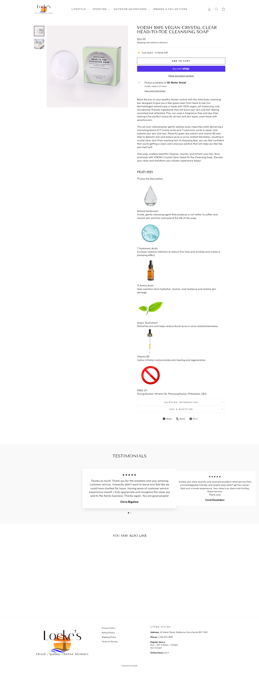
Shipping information (181, 402)
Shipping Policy (109, 637)
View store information (155, 91)
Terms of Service (110, 641)
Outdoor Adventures (131, 9)
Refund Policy (108, 632)
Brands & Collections (170, 9)
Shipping (141, 42)
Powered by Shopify (129, 666)
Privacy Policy (108, 628)
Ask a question (181, 409)
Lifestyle (79, 9)
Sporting (100, 9)
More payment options (181, 75)
